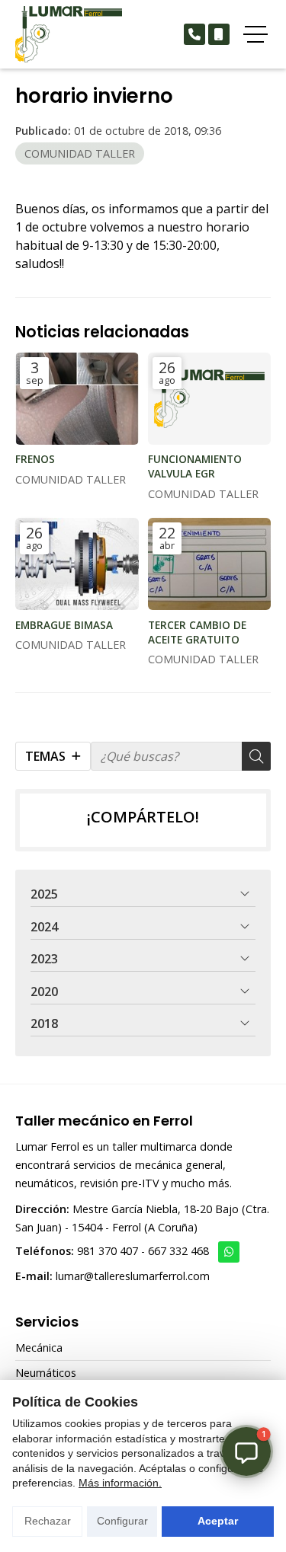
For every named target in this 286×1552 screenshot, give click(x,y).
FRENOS (35, 459)
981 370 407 (107, 1251)
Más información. (120, 1483)
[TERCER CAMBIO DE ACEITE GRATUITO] (210, 564)
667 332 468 (178, 1251)
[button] (246, 1451)
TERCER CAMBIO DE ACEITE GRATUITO (197, 632)
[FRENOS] (77, 399)
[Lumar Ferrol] (68, 34)
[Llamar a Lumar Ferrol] (194, 34)
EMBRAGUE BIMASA (64, 625)
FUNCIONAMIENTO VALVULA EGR (195, 466)
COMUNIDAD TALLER (79, 153)
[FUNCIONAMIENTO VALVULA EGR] (210, 399)
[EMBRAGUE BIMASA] (77, 564)
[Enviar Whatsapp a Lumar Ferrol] (228, 1252)
